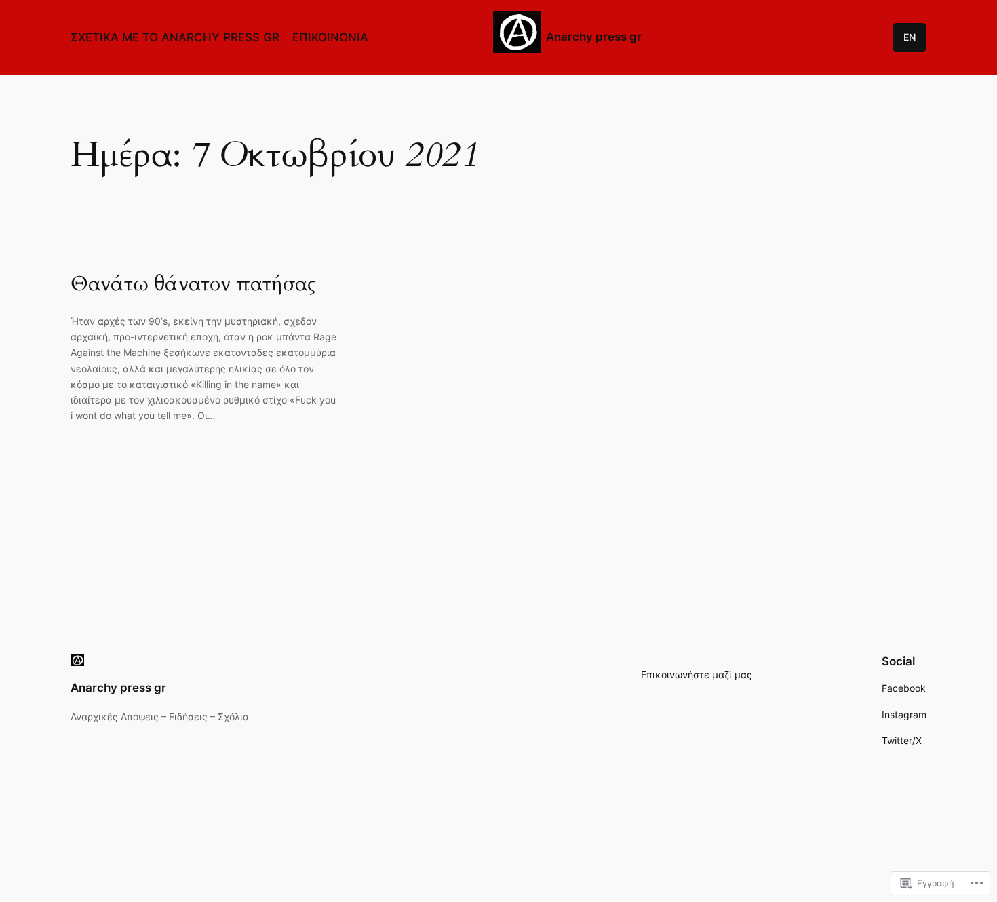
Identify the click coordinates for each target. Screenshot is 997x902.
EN (909, 37)
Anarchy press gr (594, 36)
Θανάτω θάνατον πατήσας (193, 285)
